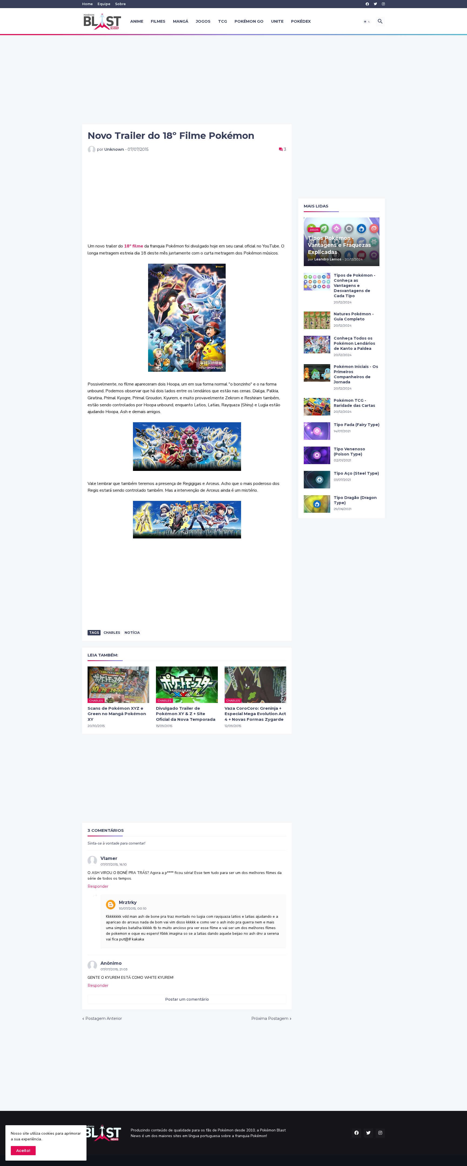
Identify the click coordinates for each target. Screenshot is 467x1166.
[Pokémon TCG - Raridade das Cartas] (317, 407)
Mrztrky (128, 902)
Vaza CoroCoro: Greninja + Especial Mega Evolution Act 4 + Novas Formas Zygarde (255, 714)
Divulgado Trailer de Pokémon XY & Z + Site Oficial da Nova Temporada (185, 714)
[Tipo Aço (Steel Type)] (317, 479)
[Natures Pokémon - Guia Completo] (317, 320)
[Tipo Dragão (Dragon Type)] (317, 504)
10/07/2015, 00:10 (132, 908)
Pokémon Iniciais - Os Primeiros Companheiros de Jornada (356, 374)
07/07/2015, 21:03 (114, 969)
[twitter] (375, 4)
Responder (98, 886)
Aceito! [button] (23, 1150)
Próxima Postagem (269, 1018)
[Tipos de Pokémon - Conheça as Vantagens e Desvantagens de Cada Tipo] (317, 281)
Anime (136, 21)
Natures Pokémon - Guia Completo (354, 316)
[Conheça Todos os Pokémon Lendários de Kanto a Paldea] (317, 344)
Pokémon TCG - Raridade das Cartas (354, 403)
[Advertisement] (233, 80)
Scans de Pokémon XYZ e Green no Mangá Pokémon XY (117, 714)
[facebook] (367, 4)
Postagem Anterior (103, 1018)
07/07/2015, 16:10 (114, 864)
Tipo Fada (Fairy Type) (356, 424)
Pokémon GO (249, 21)
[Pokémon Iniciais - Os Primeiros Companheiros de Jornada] (317, 373)
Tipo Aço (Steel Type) (356, 473)
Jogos (203, 21)
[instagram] (383, 4)
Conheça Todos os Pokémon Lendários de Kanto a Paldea (354, 343)
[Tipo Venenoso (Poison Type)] (317, 455)
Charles (112, 633)
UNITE (277, 21)
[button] (367, 21)
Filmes (158, 21)
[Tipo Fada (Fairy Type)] (317, 431)
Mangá (180, 21)
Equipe (104, 4)
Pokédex (301, 21)
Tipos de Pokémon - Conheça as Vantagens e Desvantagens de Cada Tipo (354, 285)
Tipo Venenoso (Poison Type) (349, 452)
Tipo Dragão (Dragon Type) (355, 500)
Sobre (120, 4)
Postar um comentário (187, 999)
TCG (222, 21)
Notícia (132, 633)
